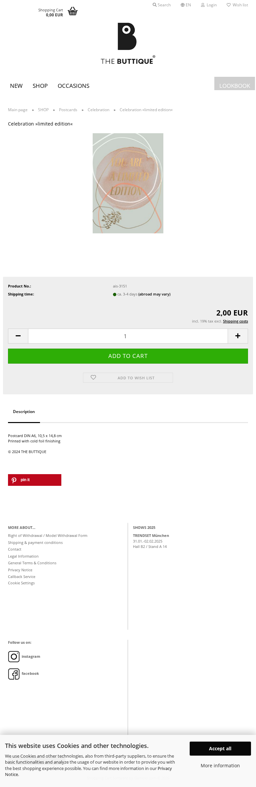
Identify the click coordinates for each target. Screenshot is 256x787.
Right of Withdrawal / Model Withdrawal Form (47, 535)
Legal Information (23, 556)
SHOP (40, 85)
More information (220, 765)
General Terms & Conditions (32, 562)
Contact (14, 549)
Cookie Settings (21, 582)
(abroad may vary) (154, 294)
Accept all (220, 748)
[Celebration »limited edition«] (128, 182)
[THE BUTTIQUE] (128, 43)
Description (24, 411)
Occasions (73, 85)
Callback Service (21, 576)
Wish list (239, 5)
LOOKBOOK (234, 85)
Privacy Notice (20, 569)
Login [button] (211, 5)
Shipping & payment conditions (35, 542)
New (16, 85)
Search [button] (164, 5)
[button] (186, 5)
